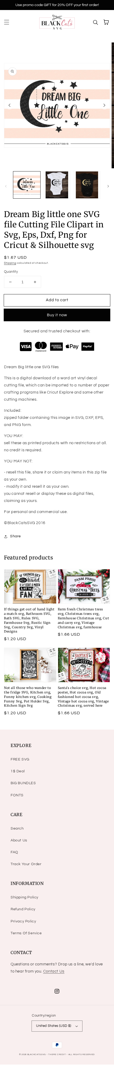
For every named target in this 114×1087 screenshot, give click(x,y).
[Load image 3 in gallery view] (87, 185)
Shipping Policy (24, 897)
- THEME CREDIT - (57, 1054)
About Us (19, 840)
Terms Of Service (26, 933)
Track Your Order (26, 864)
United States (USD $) (53, 1026)
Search (17, 828)
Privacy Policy (23, 921)
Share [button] (15, 536)
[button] (6, 22)
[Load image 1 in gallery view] (27, 185)
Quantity (11, 272)
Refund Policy (23, 909)
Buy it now (57, 315)
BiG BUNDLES (23, 783)
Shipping (10, 263)
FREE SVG (20, 759)
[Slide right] (104, 105)
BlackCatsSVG (36, 1054)
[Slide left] (9, 105)
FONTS (17, 795)
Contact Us (53, 971)
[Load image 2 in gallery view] (57, 185)
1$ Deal (18, 771)
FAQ (14, 852)
